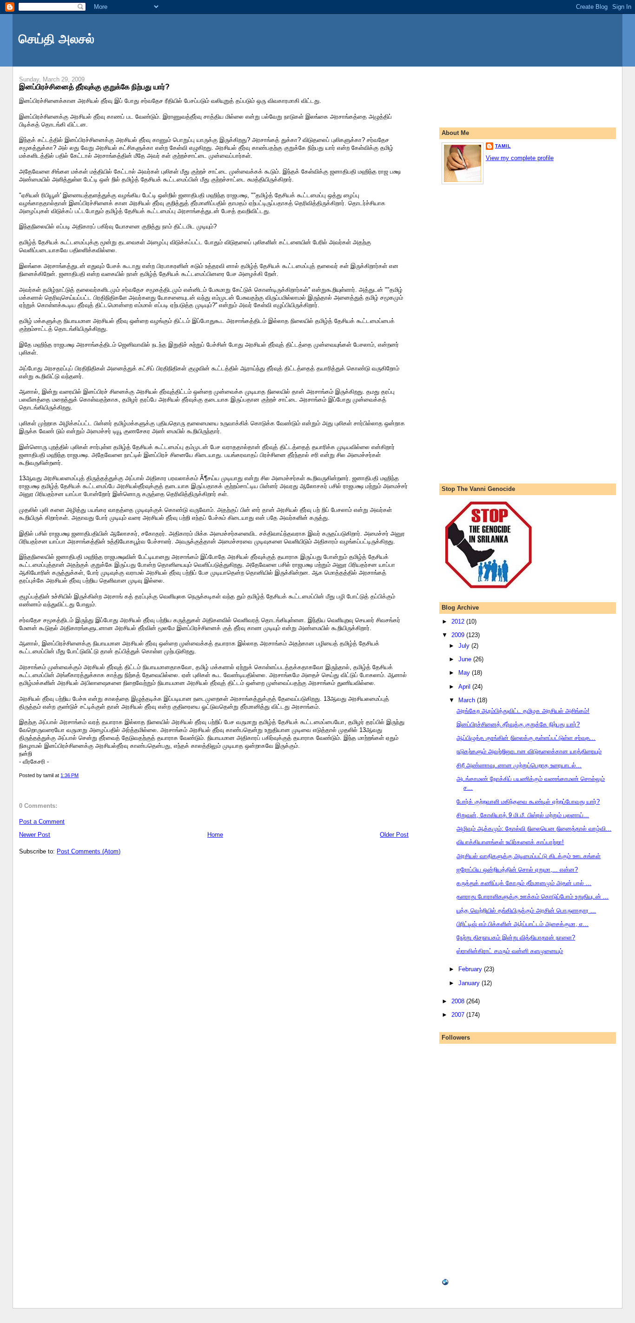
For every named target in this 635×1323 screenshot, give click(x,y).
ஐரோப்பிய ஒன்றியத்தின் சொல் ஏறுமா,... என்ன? (517, 869)
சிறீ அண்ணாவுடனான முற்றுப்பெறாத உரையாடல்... (519, 765)
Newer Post (34, 834)
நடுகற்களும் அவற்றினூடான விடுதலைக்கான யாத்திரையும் (529, 751)
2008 (458, 1001)
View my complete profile (520, 157)
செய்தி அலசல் (56, 39)
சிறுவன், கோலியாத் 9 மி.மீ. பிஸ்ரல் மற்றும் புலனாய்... (522, 815)
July (464, 645)
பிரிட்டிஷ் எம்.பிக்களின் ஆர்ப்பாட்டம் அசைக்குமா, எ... (522, 923)
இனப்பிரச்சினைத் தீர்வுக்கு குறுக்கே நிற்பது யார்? (94, 86)
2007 (458, 1014)
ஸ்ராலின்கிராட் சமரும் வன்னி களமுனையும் (509, 950)
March (467, 700)
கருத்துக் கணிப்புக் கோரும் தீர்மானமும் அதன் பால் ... (523, 883)
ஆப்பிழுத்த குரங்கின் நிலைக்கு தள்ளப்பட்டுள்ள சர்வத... (525, 737)
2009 (458, 634)
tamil (503, 145)
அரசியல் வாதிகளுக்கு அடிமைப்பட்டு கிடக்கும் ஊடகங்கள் (528, 856)
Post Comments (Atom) (88, 851)
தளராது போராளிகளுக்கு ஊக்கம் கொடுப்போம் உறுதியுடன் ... (532, 896)
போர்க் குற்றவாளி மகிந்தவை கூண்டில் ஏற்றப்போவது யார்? (528, 801)
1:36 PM (69, 775)
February (471, 969)
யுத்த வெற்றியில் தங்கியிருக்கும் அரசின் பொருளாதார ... (526, 910)
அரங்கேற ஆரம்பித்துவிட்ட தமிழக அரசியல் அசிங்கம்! (522, 710)
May (465, 672)
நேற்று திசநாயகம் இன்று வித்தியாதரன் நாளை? (515, 937)
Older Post (394, 834)
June (465, 659)
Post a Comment (42, 821)
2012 (458, 621)
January (470, 983)
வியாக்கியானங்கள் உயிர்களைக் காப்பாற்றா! (510, 842)
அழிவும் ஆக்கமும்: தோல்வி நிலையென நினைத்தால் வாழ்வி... (533, 828)
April (465, 686)
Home (215, 834)
